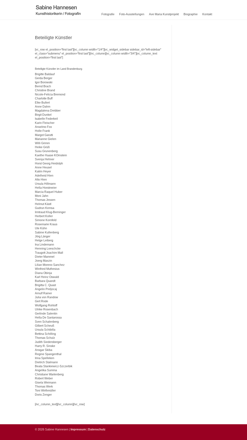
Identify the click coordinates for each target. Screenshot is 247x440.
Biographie (191, 14)
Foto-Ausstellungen (131, 14)
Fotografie (107, 14)
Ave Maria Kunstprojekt (164, 14)
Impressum (78, 429)
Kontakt (207, 14)
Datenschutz (96, 429)
